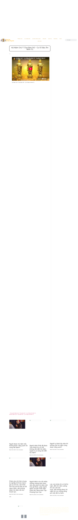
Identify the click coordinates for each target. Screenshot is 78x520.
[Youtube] (25, 516)
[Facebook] (22, 516)
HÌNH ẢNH (39, 41)
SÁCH (60, 38)
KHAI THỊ (50, 38)
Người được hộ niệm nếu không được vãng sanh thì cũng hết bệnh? (18, 445)
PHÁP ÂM (55, 38)
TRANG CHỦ (20, 38)
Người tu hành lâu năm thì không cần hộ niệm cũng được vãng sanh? (59, 445)
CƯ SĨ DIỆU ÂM (27, 38)
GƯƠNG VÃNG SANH (36, 38)
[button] (9, 54)
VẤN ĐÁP (44, 38)
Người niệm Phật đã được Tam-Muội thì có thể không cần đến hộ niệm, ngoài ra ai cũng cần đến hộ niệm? (38, 449)
